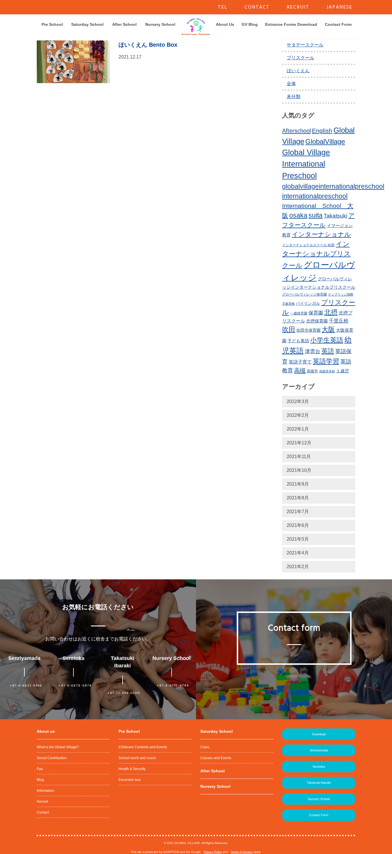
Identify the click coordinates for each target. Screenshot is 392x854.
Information (45, 791)
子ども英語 (298, 340)
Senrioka (319, 766)
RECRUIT (298, 7)
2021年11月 (299, 456)
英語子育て (300, 361)
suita (315, 215)
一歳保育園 (298, 313)
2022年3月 (298, 401)
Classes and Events (215, 758)
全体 (291, 83)
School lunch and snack (137, 758)
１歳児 (342, 370)
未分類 (293, 96)
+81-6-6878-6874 (75, 686)
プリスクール (300, 57)
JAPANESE (339, 7)
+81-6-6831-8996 (26, 686)
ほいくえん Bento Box (148, 45)
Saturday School (87, 24)
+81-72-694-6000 (123, 693)
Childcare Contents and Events (143, 747)
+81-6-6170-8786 (173, 686)
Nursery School (160, 24)
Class (204, 747)
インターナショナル (321, 234)
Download (319, 734)
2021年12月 (299, 442)
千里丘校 (338, 321)
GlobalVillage (325, 141)
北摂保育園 (317, 320)
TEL (223, 7)
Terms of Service (242, 851)
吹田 (288, 329)
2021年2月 (298, 566)
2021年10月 (299, 470)
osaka (298, 215)
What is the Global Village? (58, 747)
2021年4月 (298, 552)
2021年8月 (298, 497)
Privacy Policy (213, 851)
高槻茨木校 (327, 371)
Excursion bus (130, 780)
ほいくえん (298, 70)
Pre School (52, 24)
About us (46, 731)
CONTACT (257, 7)
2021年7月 (298, 511)
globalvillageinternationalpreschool (333, 186)
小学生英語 (326, 340)
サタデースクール (305, 44)
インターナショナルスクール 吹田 (308, 245)
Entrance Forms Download (291, 24)
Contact (43, 812)
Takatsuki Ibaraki (319, 782)
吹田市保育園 (308, 330)
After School (124, 24)
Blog (40, 780)
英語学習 (326, 361)
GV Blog (250, 24)
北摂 (330, 312)
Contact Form (338, 24)
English (322, 130)
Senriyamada (319, 750)
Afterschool (296, 131)
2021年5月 (298, 539)
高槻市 (312, 371)
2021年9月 (298, 484)
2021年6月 (298, 525)
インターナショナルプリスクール (316, 254)
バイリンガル (308, 303)
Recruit (42, 802)
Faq (40, 769)
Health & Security (132, 769)
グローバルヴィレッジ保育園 (304, 294)
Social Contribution (52, 758)
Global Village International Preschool (306, 164)
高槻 (300, 370)
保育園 (315, 313)
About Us (225, 24)
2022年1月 (298, 429)
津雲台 (312, 351)
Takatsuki (335, 216)
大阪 (328, 329)
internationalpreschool (315, 196)
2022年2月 (298, 415)
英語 (327, 351)
